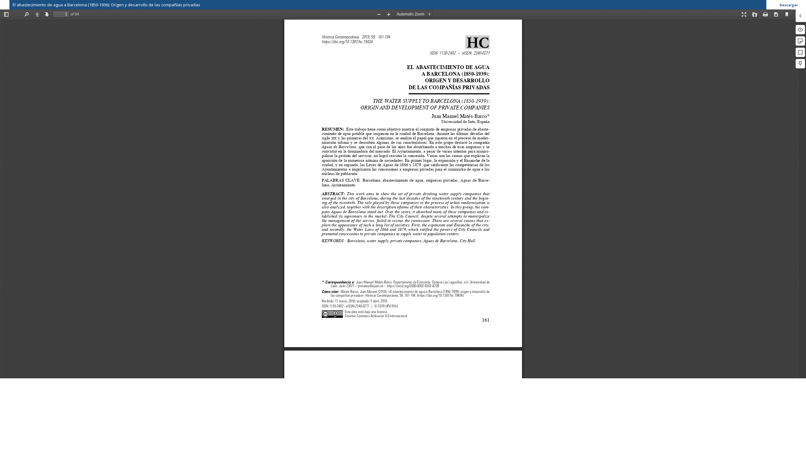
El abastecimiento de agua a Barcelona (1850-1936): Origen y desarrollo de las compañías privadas (106, 5)
